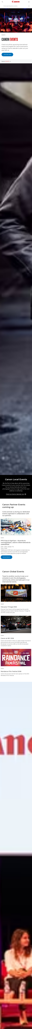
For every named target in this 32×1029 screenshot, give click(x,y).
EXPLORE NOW (7, 54)
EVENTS (3, 35)
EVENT (2, 537)
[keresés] (2, 2)
